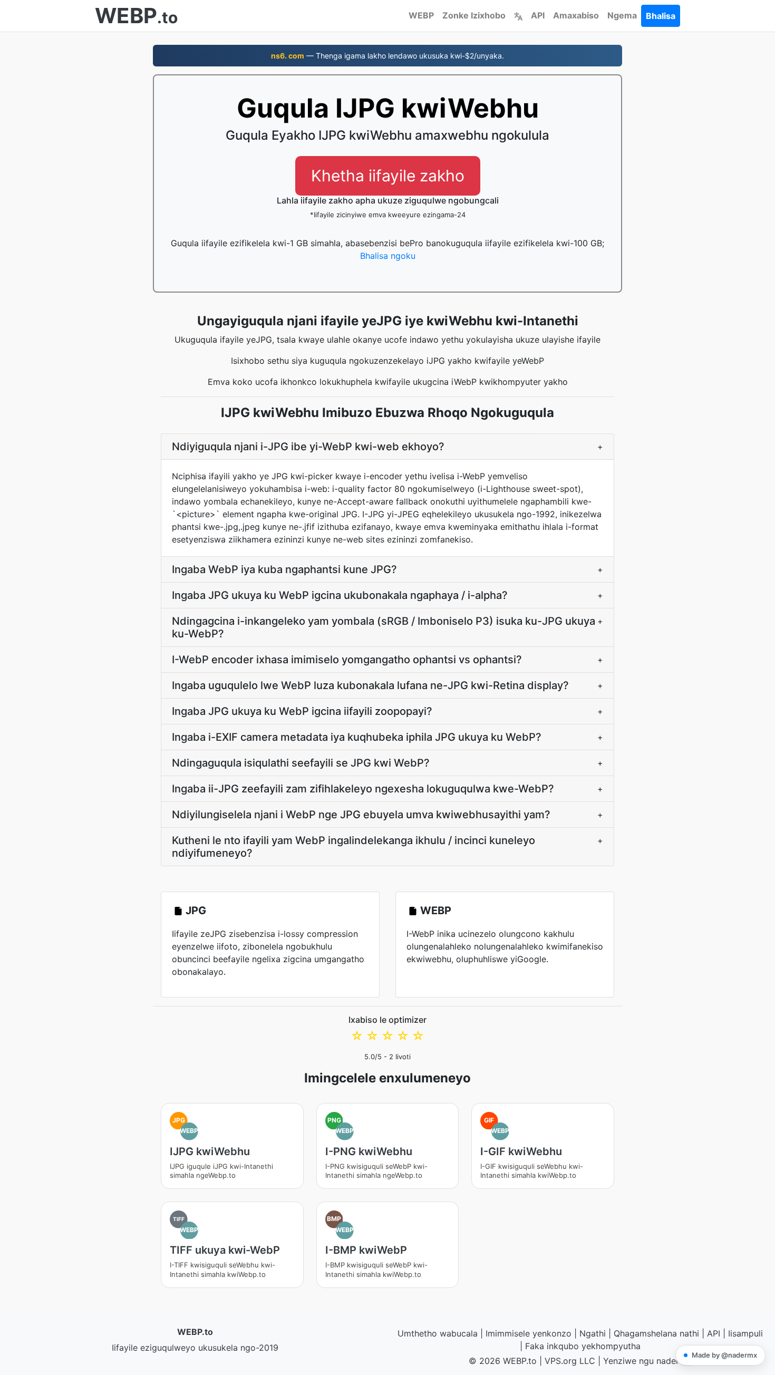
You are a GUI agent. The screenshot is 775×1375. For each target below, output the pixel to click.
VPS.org (561, 1360)
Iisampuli (745, 1333)
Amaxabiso (576, 15)
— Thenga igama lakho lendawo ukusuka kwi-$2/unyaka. (387, 55)
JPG (196, 910)
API (538, 15)
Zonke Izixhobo (474, 15)
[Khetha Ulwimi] (518, 15)
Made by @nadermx (724, 1355)
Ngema (622, 15)
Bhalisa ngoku (387, 255)
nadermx (673, 1360)
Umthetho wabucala (438, 1333)
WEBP (421, 15)
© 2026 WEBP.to (503, 1360)
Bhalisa (660, 16)
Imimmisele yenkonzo (528, 1333)
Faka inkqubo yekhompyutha (583, 1346)
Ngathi (592, 1333)
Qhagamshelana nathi (656, 1333)
